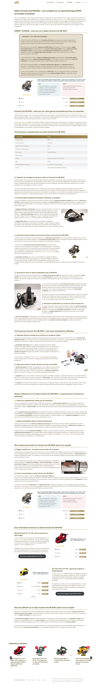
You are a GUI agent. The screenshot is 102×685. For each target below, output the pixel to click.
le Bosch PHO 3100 (27, 217)
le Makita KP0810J (25, 486)
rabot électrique (63, 19)
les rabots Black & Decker (68, 434)
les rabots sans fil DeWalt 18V (46, 251)
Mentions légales (31, 680)
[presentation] (18, 651)
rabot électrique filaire (21, 122)
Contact (43, 680)
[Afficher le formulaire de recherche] (87, 2)
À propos (78, 2)
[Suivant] (91, 657)
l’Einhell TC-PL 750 (36, 357)
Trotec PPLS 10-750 (58, 573)
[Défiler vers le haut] (99, 678)
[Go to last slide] (11, 657)
